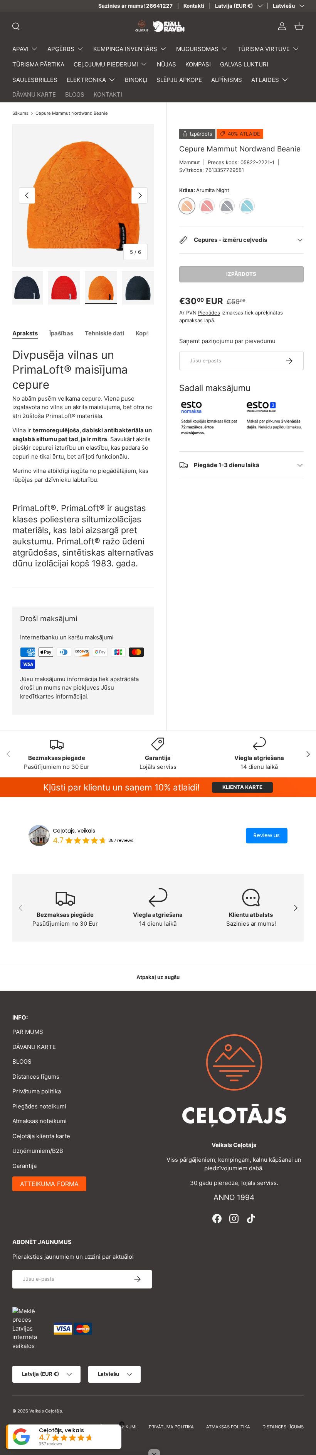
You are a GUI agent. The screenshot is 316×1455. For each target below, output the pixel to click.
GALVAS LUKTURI (244, 64)
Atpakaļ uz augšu (158, 977)
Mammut (189, 162)
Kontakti (193, 6)
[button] (299, 26)
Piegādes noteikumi (39, 1106)
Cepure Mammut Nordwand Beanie (71, 113)
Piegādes (209, 312)
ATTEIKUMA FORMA (49, 1184)
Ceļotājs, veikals (74, 831)
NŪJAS (166, 64)
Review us (267, 835)
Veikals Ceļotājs (45, 1411)
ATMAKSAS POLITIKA (228, 1427)
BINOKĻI (136, 79)
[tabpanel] (83, 416)
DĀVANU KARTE (34, 94)
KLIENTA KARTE (242, 787)
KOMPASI (198, 64)
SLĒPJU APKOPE (179, 79)
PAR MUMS (27, 1031)
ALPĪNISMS (226, 79)
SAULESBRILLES (34, 79)
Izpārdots (241, 274)
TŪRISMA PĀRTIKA (38, 64)
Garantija (24, 1165)
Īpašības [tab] (61, 333)
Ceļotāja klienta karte (41, 1136)
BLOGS (74, 94)
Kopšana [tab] (148, 333)
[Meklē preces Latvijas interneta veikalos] (29, 1328)
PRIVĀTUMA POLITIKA (171, 1427)
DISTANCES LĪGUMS (283, 1427)
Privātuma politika (36, 1091)
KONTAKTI (108, 94)
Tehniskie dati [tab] (104, 333)
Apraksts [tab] (25, 333)
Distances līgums (35, 1076)
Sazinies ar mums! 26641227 (135, 6)
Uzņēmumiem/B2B (37, 1150)
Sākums (20, 113)
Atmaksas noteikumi (39, 1121)
